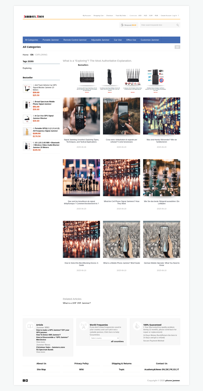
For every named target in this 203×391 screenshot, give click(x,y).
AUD (145, 15)
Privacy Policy (81, 363)
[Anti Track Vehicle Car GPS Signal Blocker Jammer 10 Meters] (27, 88)
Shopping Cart (98, 15)
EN (31, 55)
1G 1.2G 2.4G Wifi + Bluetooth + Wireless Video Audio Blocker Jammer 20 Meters (46, 145)
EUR (150, 15)
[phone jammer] (34, 16)
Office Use (131, 40)
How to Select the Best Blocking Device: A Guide (81, 264)
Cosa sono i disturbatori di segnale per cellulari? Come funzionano (121, 141)
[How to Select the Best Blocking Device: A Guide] (81, 239)
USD (139, 15)
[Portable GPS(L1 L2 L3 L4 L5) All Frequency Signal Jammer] (27, 131)
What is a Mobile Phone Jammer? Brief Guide (121, 263)
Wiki (81, 369)
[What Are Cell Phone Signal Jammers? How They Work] (121, 177)
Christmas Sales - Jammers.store (50, 347)
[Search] (178, 25)
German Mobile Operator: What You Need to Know (162, 264)
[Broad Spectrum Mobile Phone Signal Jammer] (27, 104)
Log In (174, 15)
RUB (156, 15)
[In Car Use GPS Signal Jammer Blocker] (27, 119)
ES (174, 369)
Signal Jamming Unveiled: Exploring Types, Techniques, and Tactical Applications (81, 141)
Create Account (166, 15)
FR (171, 369)
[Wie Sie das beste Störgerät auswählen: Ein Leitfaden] (161, 177)
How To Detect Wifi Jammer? (48, 335)
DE (167, 369)
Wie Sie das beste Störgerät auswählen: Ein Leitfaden (161, 202)
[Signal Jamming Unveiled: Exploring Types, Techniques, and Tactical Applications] (81, 115)
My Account (87, 15)
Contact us (161, 363)
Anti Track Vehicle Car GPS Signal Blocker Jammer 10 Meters (45, 87)
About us (41, 363)
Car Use (118, 40)
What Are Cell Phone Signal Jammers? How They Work (121, 202)
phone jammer (172, 380)
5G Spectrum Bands (44, 350)
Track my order (121, 15)
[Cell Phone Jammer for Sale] (122, 78)
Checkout (109, 15)
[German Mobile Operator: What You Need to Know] (161, 239)
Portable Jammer (51, 40)
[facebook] (24, 380)
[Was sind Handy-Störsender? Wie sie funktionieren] (161, 115)
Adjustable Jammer (100, 40)
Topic (121, 369)
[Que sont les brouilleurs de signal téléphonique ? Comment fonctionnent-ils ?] (81, 177)
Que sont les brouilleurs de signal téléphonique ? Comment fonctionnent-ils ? (81, 202)
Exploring (27, 68)
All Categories (31, 40)
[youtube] (27, 380)
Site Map (41, 369)
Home (25, 55)
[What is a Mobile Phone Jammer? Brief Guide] (121, 239)
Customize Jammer (150, 40)
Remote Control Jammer (75, 40)
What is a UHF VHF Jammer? (77, 303)
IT (178, 369)
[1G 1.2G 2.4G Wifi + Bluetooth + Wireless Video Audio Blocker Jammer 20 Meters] (27, 145)
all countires (117, 341)
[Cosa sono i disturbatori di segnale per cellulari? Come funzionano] (121, 115)
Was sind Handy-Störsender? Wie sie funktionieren (162, 141)
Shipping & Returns (122, 363)
